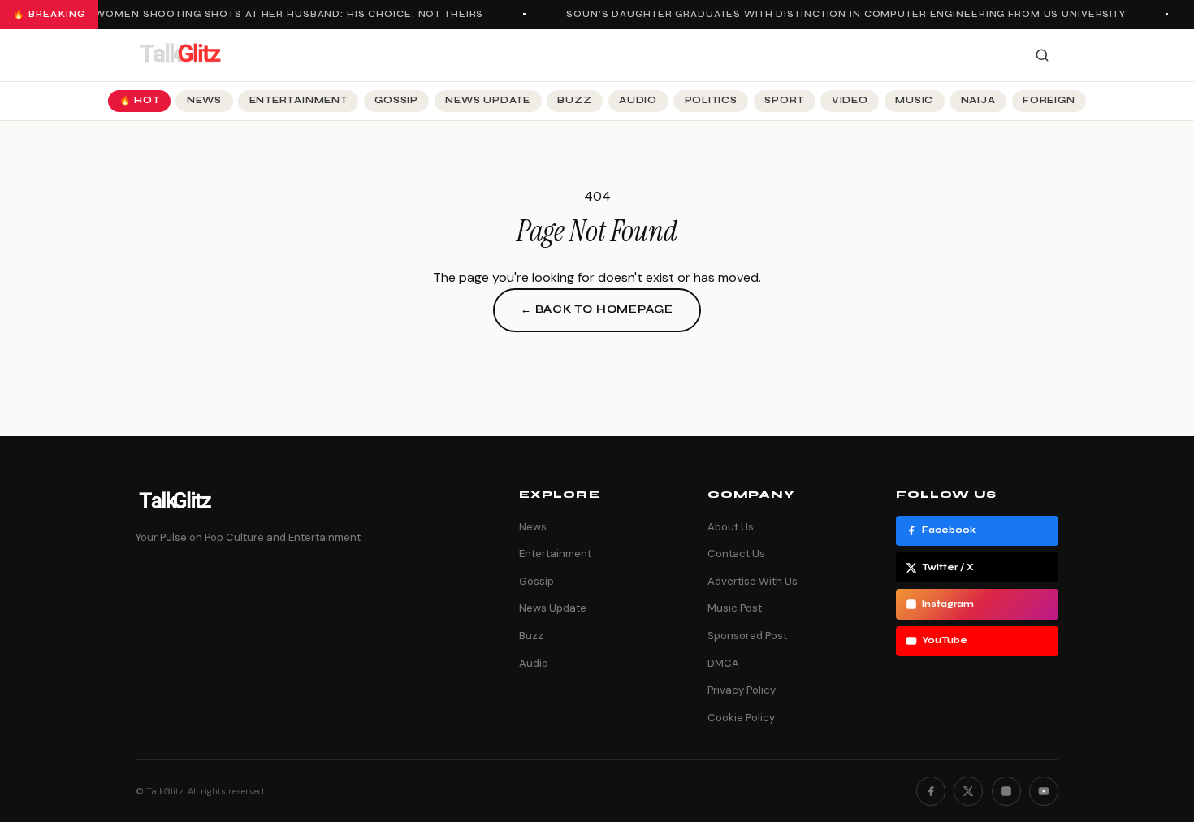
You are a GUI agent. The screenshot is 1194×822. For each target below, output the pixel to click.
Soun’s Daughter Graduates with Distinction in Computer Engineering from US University (843, 14)
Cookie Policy (741, 718)
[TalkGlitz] (179, 55)
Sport (784, 100)
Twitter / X (948, 567)
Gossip (396, 100)
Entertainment (298, 100)
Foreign (1049, 100)
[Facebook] (930, 791)
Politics (711, 100)
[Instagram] (1006, 791)
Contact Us (736, 553)
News (204, 100)
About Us (730, 527)
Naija (978, 100)
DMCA (723, 663)
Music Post (734, 608)
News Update (487, 100)
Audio (638, 100)
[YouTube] (1043, 791)
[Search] (1042, 55)
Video (850, 100)
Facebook (949, 530)
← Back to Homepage (597, 309)
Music (914, 100)
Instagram (948, 604)
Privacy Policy (741, 690)
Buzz (574, 100)
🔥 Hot (139, 100)
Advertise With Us (752, 581)
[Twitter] (968, 791)
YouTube (944, 640)
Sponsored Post (747, 635)
